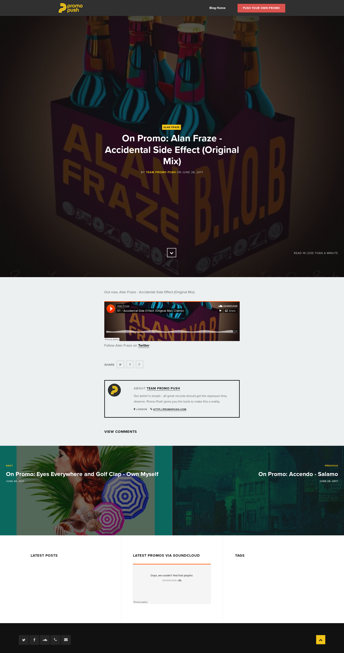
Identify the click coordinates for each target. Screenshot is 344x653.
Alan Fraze (171, 127)
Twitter (143, 345)
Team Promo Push (161, 172)
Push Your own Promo (261, 8)
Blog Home (217, 8)
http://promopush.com (169, 409)
